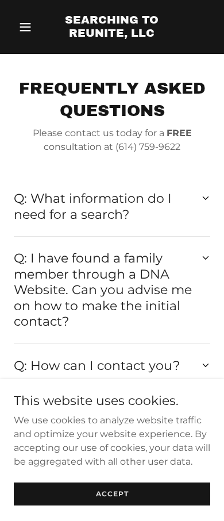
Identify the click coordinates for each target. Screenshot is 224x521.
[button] (28, 27)
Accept (112, 493)
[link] (112, 33)
